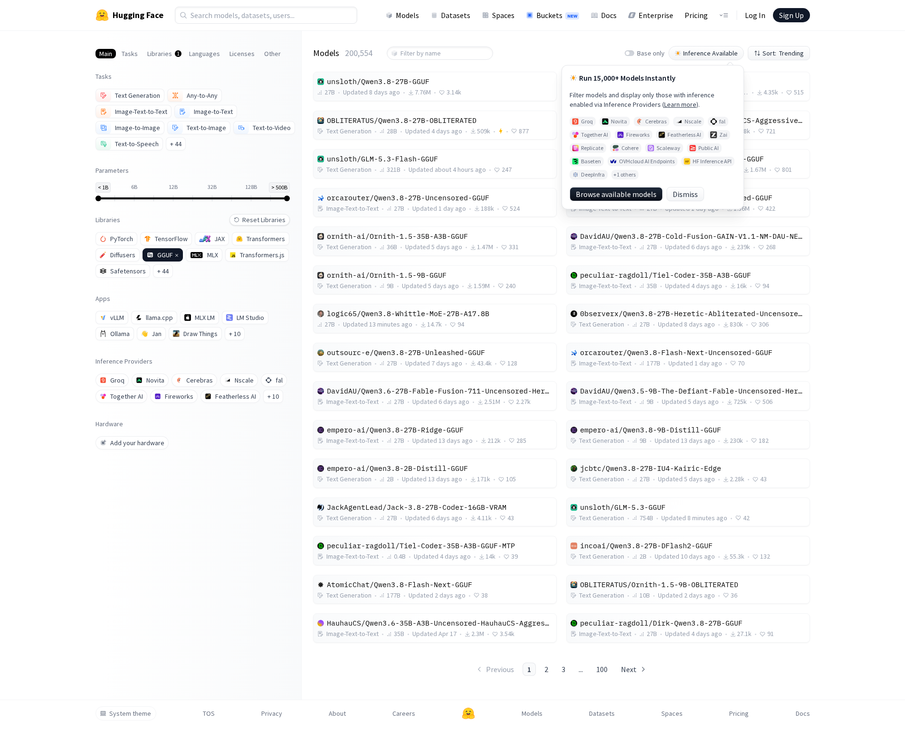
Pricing (696, 15)
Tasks (130, 53)
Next (629, 669)
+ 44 (175, 144)
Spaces (503, 15)
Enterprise (655, 15)
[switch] (629, 53)
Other (272, 53)
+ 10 (234, 333)
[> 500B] (283, 198)
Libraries (163, 53)
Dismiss (685, 194)
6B (134, 186)
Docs (609, 15)
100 (602, 669)
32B (212, 186)
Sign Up (791, 15)
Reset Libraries (264, 219)
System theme (130, 713)
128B (251, 186)
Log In (755, 15)
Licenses (242, 53)
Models (407, 15)
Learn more (680, 104)
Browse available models (616, 194)
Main (105, 53)
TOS (209, 713)
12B (173, 186)
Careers (403, 713)
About (337, 713)
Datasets (455, 15)
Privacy (271, 713)
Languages (204, 53)
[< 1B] (102, 198)
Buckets (556, 15)
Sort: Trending (783, 53)
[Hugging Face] (468, 713)
